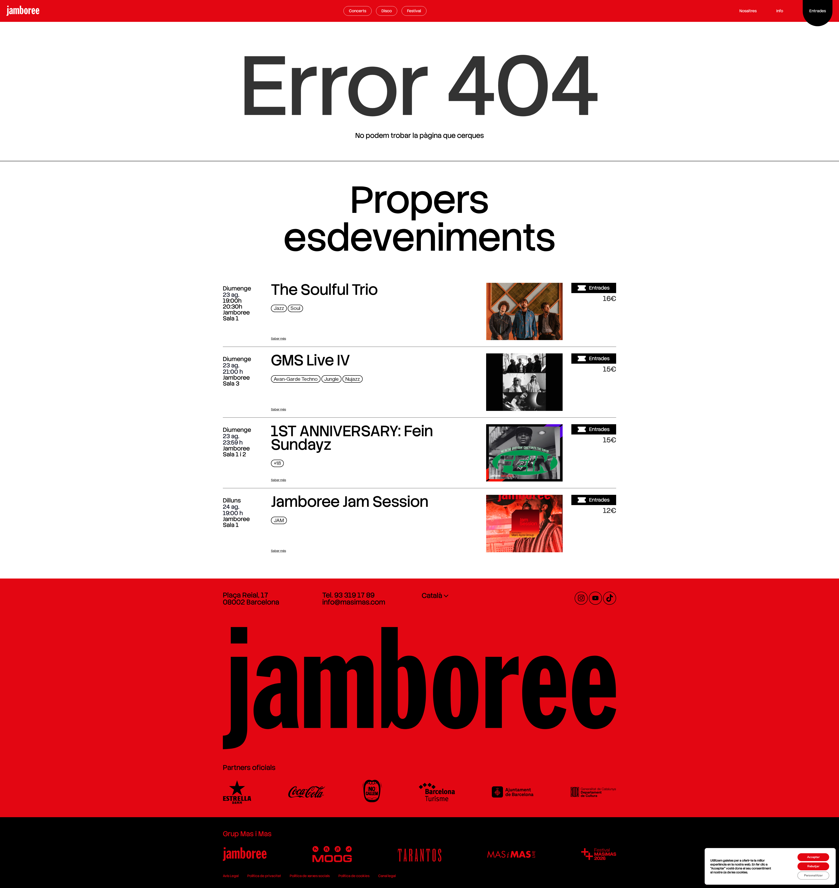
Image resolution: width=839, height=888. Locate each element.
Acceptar (813, 857)
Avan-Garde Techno (296, 379)
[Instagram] (581, 598)
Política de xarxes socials (310, 876)
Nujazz (352, 379)
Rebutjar (813, 866)
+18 (277, 463)
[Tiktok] (609, 598)
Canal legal (387, 876)
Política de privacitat (264, 876)
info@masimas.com (353, 602)
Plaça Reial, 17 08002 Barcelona (251, 599)
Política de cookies (353, 876)
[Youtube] (595, 598)
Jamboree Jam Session (349, 501)
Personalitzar (813, 875)
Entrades (599, 288)
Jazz (279, 308)
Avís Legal (231, 876)
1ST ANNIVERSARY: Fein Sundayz (352, 437)
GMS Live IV (310, 360)
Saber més (278, 339)
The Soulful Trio (324, 289)
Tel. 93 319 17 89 (348, 595)
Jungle (331, 379)
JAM (279, 520)
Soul (295, 308)
